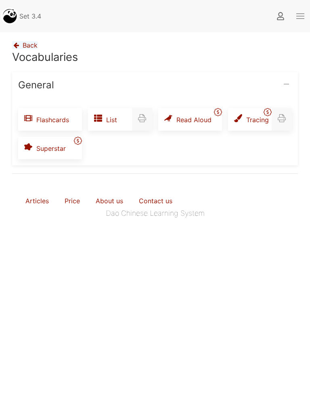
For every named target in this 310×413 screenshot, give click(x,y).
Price (72, 201)
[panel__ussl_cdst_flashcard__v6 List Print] (142, 119)
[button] (300, 16)
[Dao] (9, 16)
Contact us (155, 201)
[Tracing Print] (282, 119)
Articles (37, 201)
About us (109, 201)
